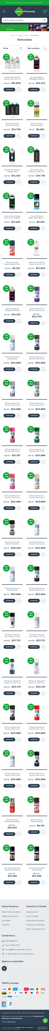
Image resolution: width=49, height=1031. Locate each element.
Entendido (42, 1028)
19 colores (12, 71)
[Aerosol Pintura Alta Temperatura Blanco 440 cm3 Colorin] (18, 883)
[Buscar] (44, 20)
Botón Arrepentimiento (35, 929)
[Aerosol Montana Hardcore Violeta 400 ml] (43, 182)
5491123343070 (11, 941)
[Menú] (4, 11)
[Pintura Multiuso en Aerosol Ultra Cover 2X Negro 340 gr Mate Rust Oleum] (43, 601)
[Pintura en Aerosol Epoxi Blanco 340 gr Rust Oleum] (43, 647)
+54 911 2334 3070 (12, 945)
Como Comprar (32, 916)
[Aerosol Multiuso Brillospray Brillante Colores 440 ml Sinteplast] (43, 90)
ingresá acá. (38, 1016)
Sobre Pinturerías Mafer (11, 912)
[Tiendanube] (9, 1022)
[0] (44, 12)
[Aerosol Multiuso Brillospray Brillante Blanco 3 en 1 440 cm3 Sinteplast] (18, 321)
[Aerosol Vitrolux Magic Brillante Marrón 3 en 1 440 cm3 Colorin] (43, 832)
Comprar (9, 89)
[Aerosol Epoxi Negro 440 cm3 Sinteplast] (18, 228)
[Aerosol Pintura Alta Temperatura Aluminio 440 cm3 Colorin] (43, 883)
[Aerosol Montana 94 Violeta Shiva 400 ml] (43, 275)
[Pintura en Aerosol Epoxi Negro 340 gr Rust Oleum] (18, 647)
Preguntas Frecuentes (35, 921)
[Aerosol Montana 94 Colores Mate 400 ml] (18, 90)
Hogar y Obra (22, 35)
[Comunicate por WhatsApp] (45, 1020)
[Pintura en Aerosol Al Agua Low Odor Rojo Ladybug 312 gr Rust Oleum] (43, 693)
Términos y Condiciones (35, 925)
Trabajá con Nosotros (10, 916)
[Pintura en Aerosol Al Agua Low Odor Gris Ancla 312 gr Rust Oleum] (18, 693)
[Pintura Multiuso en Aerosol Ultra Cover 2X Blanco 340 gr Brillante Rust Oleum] (18, 786)
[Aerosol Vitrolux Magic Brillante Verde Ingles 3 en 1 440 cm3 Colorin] (18, 275)
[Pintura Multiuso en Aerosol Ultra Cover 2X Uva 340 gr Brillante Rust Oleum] (43, 323)
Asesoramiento (32, 912)
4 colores (12, 117)
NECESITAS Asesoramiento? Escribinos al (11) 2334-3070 (24, 2)
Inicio (13, 35)
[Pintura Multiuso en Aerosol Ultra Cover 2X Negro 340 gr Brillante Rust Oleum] (43, 786)
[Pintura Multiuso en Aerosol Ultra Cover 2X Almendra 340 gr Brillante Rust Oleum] (43, 508)
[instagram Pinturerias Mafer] (4, 968)
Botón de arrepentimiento (12, 1018)
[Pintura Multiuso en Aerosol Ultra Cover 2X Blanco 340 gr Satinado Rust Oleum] (43, 554)
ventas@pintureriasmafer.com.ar (18, 950)
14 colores (36, 71)
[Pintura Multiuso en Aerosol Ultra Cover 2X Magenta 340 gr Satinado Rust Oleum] (18, 462)
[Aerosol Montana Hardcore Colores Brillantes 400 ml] (18, 136)
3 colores (12, 163)
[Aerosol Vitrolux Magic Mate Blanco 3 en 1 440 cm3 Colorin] (43, 228)
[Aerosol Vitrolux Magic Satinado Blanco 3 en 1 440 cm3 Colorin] (43, 136)
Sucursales (6, 921)
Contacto (5, 925)
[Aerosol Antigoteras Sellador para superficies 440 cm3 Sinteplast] (18, 182)
